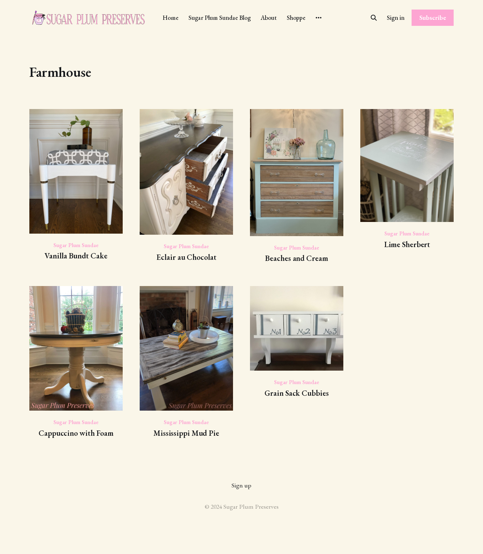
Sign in (396, 17)
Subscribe (432, 17)
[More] (318, 17)
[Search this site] (373, 17)
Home (171, 17)
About (269, 17)
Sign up (241, 485)
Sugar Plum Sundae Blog (219, 17)
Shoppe (296, 17)
